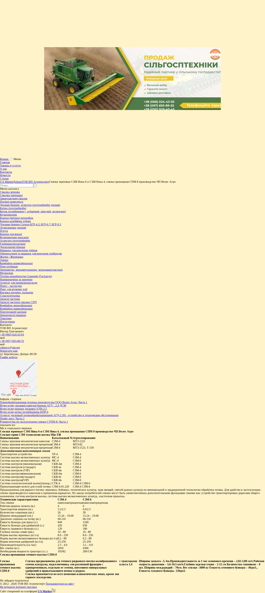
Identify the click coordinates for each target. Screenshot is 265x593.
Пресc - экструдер (11, 285)
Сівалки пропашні (11, 195)
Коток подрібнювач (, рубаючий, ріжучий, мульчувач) (33, 211)
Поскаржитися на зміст (60, 583)
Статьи (4, 178)
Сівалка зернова (10, 192)
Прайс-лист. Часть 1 (12, 418)
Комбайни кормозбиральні (16, 263)
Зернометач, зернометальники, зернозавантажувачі (31, 269)
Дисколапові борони (12, 247)
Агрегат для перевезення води (18, 282)
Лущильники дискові (13, 227)
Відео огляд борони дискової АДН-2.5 (23, 408)
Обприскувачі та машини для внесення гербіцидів (31, 253)
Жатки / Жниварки (11, 256)
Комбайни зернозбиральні (16, 305)
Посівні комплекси (11, 201)
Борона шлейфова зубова (15, 221)
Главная (5, 162)
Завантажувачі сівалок (13, 198)
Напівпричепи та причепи (16, 279)
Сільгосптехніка (10, 295)
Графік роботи (8, 357)
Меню (17, 159)
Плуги (4, 230)
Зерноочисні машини (13, 315)
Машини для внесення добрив (18, 250)
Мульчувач (6, 273)
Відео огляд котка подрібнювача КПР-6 (24, 412)
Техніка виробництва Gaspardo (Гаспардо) (26, 276)
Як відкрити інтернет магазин (18, 586)
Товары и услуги (10, 165)
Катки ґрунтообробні (13, 208)
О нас (3, 168)
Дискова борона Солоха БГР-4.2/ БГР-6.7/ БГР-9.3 (30, 224)
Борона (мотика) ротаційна (16, 217)
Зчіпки (4, 260)
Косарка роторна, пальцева (16, 292)
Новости (5, 175)
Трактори (6, 318)
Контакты (6, 172)
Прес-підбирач (9, 266)
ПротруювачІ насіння (13, 311)
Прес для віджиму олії (13, 289)
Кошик (4, 159)
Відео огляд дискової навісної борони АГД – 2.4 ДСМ (33, 405)
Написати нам (8, 350)
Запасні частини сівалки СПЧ (18, 302)
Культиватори (8, 214)
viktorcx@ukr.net (10, 347)
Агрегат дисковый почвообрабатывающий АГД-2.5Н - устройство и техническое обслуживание (59, 415)
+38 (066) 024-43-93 (12, 334)
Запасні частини (10, 298)
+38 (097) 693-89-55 (12, 341)
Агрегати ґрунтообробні (15, 240)
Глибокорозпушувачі (12, 243)
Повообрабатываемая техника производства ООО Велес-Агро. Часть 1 (43, 402)
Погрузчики (7, 321)
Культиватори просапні (14, 237)
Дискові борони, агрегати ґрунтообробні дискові (30, 204)
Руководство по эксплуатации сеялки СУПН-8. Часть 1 (34, 421)
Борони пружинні (11, 234)
